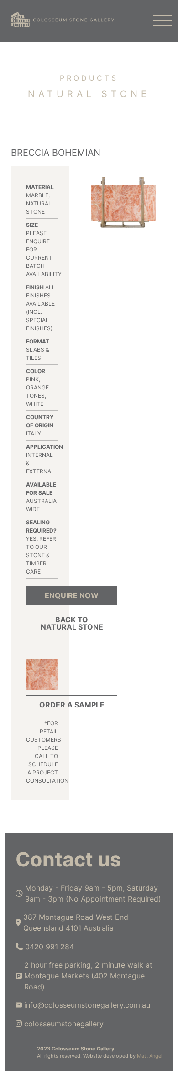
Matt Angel (149, 1056)
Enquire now (72, 595)
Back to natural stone (72, 623)
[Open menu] (158, 21)
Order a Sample (72, 704)
